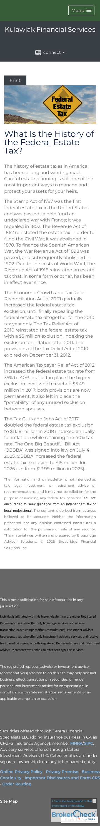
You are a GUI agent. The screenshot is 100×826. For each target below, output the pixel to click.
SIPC (88, 743)
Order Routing (17, 783)
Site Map (9, 801)
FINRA (76, 743)
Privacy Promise (62, 771)
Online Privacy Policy (21, 771)
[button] (81, 10)
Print (15, 80)
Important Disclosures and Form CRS (62, 777)
